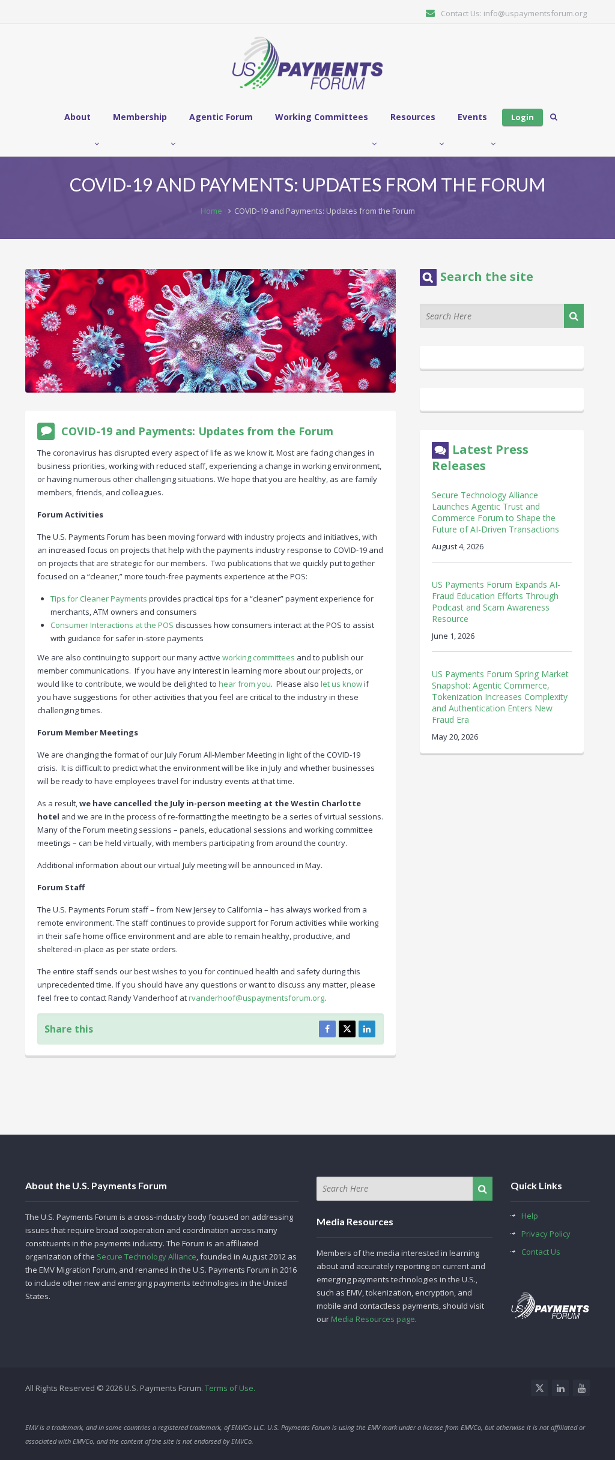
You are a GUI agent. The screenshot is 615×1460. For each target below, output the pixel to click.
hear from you (245, 683)
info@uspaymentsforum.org (535, 13)
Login (522, 117)
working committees (258, 657)
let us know (341, 683)
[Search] (574, 316)
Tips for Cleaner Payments (98, 598)
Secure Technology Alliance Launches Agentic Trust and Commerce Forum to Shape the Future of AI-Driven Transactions (495, 512)
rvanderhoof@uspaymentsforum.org (256, 997)
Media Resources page (373, 1319)
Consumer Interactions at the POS (112, 625)
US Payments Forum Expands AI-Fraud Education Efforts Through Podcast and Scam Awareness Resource (496, 601)
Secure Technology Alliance (146, 1256)
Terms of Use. (230, 1388)
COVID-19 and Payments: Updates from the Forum (197, 431)
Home (211, 210)
